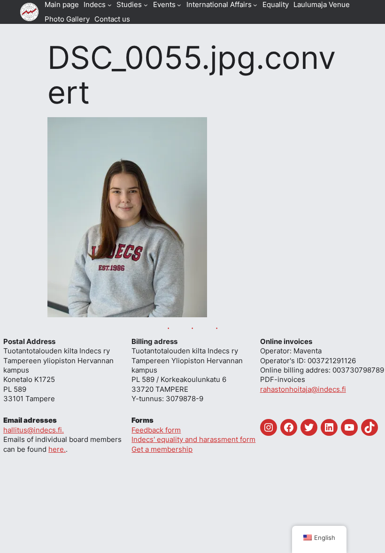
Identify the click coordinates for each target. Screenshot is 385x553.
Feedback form (156, 430)
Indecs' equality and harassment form (193, 439)
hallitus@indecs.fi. (33, 430)
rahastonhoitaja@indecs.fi (303, 389)
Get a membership (161, 449)
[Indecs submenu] (110, 5)
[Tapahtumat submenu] (179, 5)
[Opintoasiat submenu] (146, 5)
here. (57, 449)
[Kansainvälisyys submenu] (255, 5)
